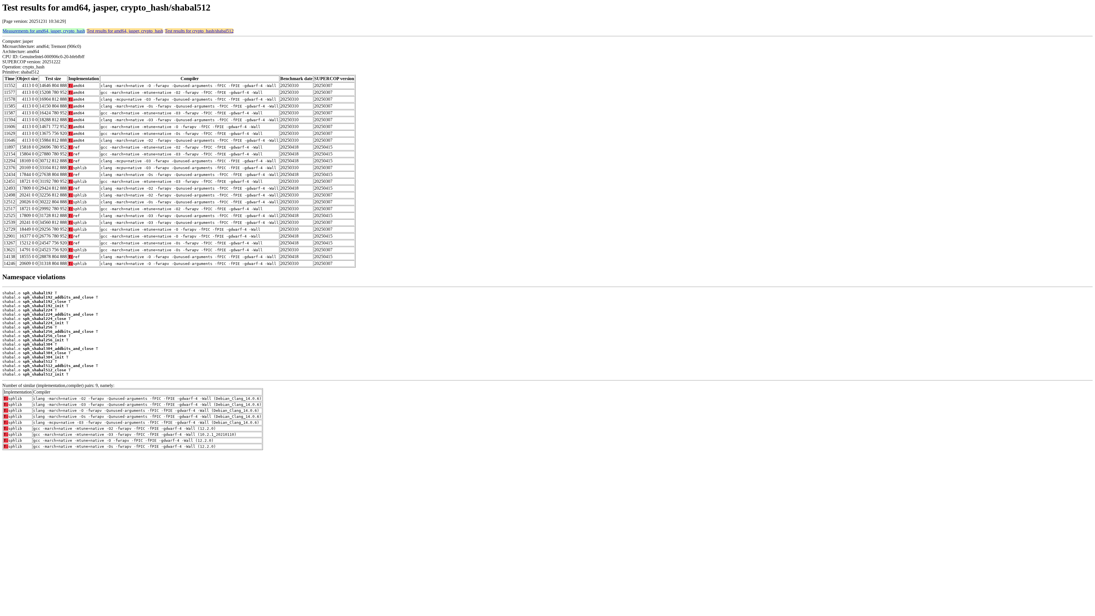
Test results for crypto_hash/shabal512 (199, 31)
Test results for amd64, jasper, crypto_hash (125, 31)
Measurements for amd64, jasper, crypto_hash (44, 31)
